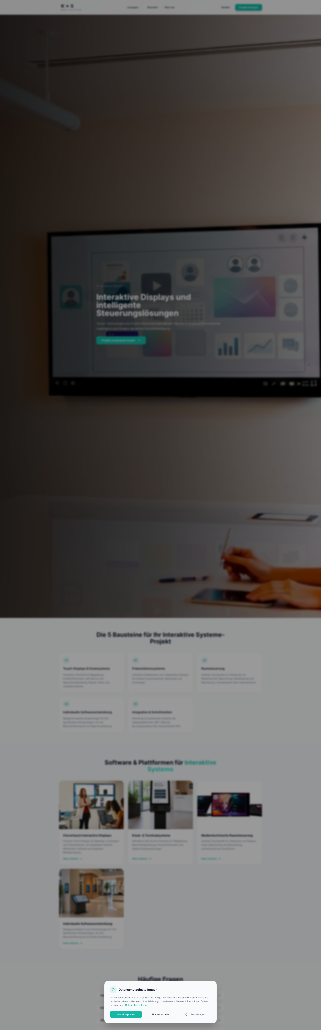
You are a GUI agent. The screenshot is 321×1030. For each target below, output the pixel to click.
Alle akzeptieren (126, 1014)
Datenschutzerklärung (137, 1005)
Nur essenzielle (160, 1014)
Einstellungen (197, 1014)
